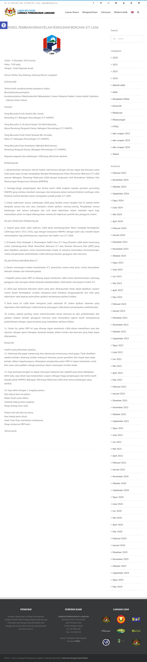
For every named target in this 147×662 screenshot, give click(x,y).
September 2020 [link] (121, 490)
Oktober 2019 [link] (119, 566)
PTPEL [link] (116, 126)
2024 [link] (115, 78)
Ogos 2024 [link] (118, 200)
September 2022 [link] (121, 338)
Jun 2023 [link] (117, 276)
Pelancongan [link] (119, 119)
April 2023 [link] (118, 290)
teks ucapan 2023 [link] (121, 140)
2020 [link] (115, 57)
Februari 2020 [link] (119, 538)
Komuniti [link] (117, 105)
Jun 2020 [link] (117, 510)
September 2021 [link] (121, 421)
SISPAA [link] (77, 641)
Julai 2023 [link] (118, 269)
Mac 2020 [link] (117, 531)
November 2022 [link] (120, 324)
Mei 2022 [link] (117, 366)
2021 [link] (115, 64)
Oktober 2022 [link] (119, 331)
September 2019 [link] (121, 572)
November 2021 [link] (120, 407)
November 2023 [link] (120, 248)
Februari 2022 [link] (119, 386)
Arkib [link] (115, 92)
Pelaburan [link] (117, 112)
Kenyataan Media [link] (121, 98)
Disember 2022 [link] (120, 317)
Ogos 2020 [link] (118, 497)
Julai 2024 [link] (118, 207)
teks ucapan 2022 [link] (121, 133)
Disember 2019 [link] (120, 552)
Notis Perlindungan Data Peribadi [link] (75, 658)
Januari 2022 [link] (119, 393)
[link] (3, 25)
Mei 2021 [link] (117, 448)
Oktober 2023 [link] (119, 255)
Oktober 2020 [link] (119, 483)
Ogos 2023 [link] (118, 262)
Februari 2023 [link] (119, 304)
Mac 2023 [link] (117, 297)
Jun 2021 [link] (117, 441)
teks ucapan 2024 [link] (121, 147)
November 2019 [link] (120, 559)
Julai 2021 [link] (118, 435)
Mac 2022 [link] (117, 379)
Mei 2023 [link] (117, 283)
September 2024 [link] (121, 193)
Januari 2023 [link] (119, 310)
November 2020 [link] (120, 476)
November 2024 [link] (120, 179)
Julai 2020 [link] (118, 503)
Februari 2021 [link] (119, 462)
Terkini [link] (116, 154)
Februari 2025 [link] (119, 172)
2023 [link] (115, 71)
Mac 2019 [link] (117, 586)
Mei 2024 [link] (117, 214)
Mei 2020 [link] (117, 517)
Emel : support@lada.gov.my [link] (46, 3)
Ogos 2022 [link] (118, 345)
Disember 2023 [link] (120, 241)
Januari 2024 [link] (119, 235)
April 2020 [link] (118, 524)
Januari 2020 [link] (119, 545)
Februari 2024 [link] (119, 228)
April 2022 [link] (118, 372)
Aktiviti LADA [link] (119, 85)
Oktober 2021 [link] (119, 414)
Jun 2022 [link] (117, 359)
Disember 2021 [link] (120, 400)
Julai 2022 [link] (118, 352)
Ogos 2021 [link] (118, 428)
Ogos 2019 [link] (118, 579)
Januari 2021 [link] (119, 469)
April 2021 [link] (118, 455)
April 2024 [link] (118, 221)
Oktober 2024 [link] (119, 186)
